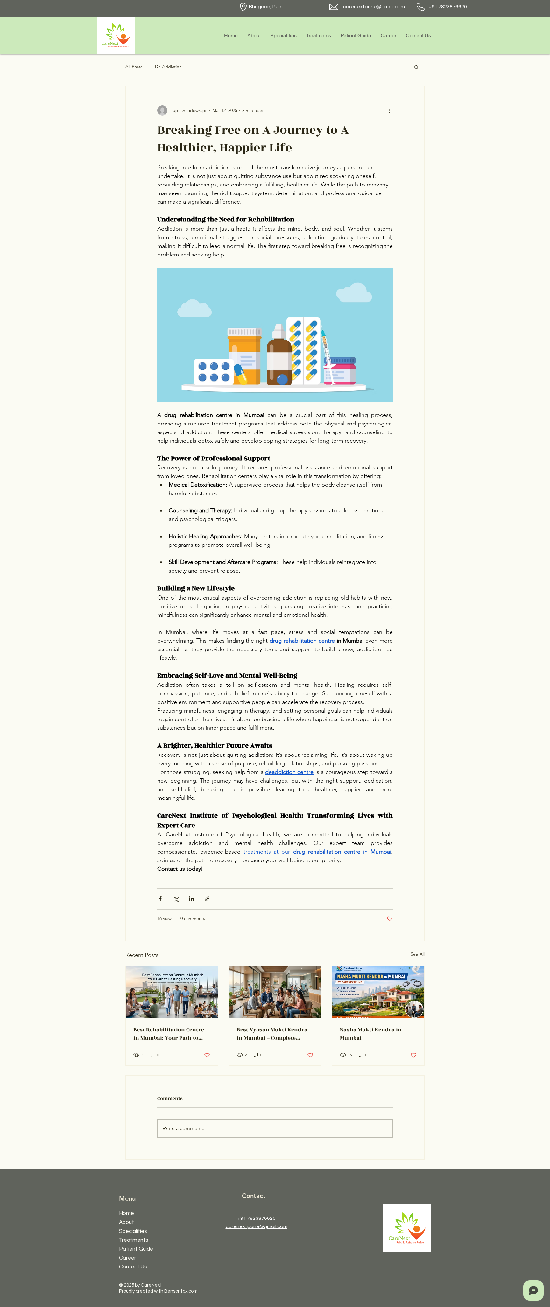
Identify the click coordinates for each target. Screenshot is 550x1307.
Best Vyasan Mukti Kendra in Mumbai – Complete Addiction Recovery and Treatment (272, 1034)
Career (127, 1258)
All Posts (133, 66)
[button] (416, 66)
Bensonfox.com (181, 1291)
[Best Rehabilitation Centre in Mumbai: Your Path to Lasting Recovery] (172, 992)
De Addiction (168, 66)
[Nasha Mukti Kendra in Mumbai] (378, 992)
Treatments (133, 1240)
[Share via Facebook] (160, 899)
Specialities (133, 1231)
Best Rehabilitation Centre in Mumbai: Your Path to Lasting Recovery (168, 1034)
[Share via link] (207, 899)
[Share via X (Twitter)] (176, 899)
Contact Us (133, 1267)
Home (126, 1213)
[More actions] (389, 110)
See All (418, 954)
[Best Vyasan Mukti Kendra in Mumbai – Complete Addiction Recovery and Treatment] (275, 992)
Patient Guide (136, 1249)
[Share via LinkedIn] (191, 899)
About (126, 1222)
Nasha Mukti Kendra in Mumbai (371, 1034)
